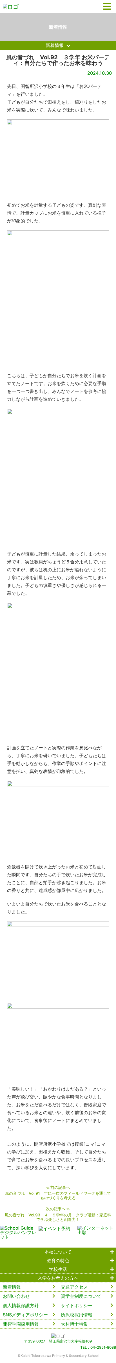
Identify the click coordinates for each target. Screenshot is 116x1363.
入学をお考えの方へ (58, 1278)
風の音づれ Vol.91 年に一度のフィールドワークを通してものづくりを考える (58, 1195)
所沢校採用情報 (76, 1315)
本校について (58, 1252)
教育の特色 (58, 1260)
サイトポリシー (76, 1305)
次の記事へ (56, 1208)
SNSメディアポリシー (25, 1315)
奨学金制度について (81, 1296)
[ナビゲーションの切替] (107, 7)
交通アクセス (74, 1287)
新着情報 (12, 1287)
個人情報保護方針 (21, 1305)
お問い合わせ (16, 1296)
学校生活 (58, 1269)
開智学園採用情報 (21, 1324)
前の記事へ (60, 1187)
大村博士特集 (74, 1324)
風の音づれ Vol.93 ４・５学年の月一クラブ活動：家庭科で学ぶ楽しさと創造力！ (58, 1217)
